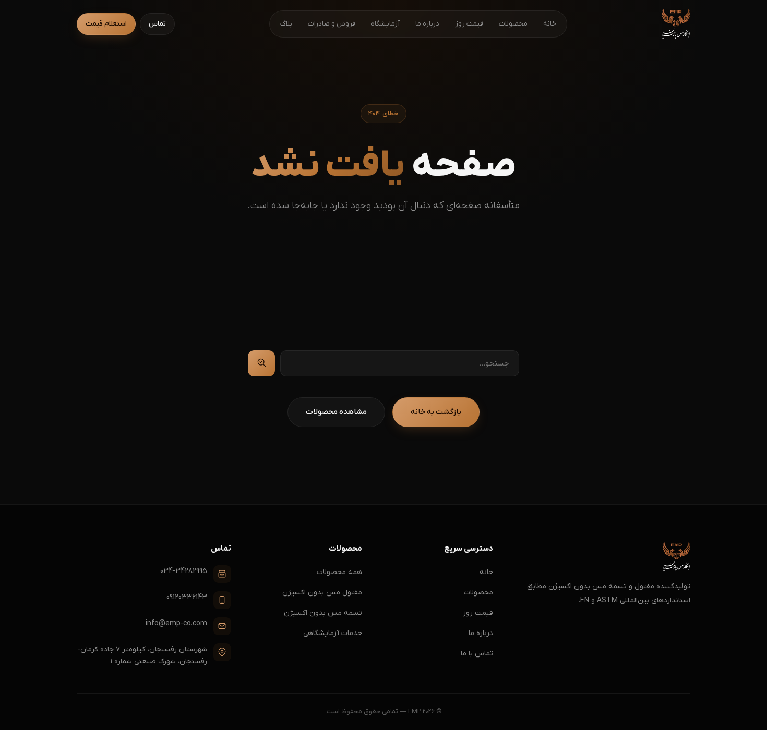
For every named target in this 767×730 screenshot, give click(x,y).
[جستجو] (261, 363)
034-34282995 (183, 571)
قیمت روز (469, 23)
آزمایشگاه (385, 23)
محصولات (513, 23)
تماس (157, 23)
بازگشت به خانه (436, 412)
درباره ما (427, 23)
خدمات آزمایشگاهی (332, 633)
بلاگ (286, 23)
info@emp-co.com (176, 623)
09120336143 (186, 597)
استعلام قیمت (106, 23)
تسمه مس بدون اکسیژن (323, 613)
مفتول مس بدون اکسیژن (322, 593)
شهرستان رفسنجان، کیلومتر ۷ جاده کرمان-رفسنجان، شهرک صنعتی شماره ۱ (142, 655)
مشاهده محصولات (336, 412)
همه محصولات (339, 572)
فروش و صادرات (331, 23)
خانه (549, 23)
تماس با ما (477, 654)
